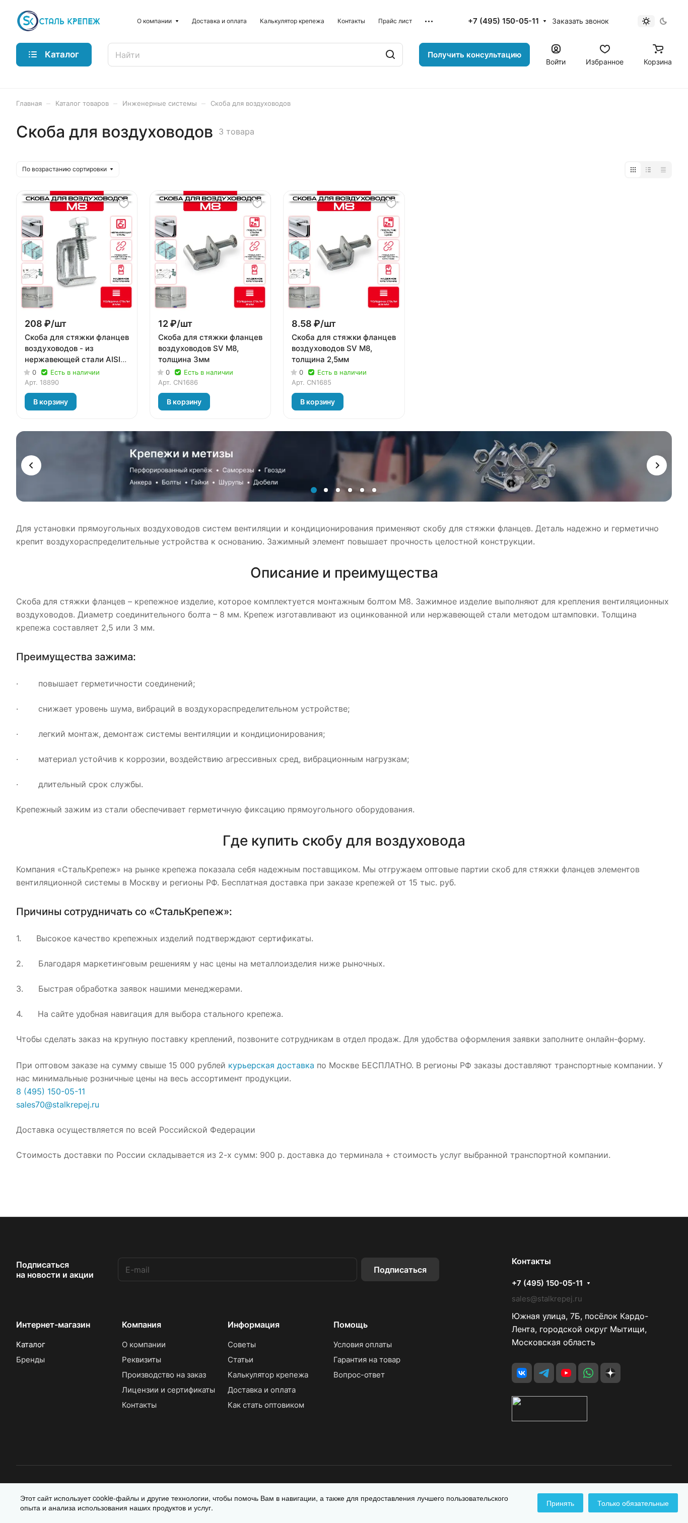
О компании (144, 1344)
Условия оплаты (362, 1344)
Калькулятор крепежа (268, 1374)
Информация (254, 1325)
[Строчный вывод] (648, 169)
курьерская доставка (271, 1065)
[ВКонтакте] (522, 1373)
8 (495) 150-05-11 (50, 1091)
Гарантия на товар (366, 1359)
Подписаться (400, 1270)
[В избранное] (124, 204)
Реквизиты (141, 1359)
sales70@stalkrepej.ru (57, 1104)
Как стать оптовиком (266, 1405)
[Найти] (390, 54)
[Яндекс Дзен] (610, 1373)
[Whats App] (588, 1373)
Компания (141, 1325)
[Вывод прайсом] (663, 169)
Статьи (240, 1359)
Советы (242, 1344)
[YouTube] (566, 1373)
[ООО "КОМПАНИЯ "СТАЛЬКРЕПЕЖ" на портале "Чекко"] (549, 1418)
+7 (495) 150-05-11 (503, 21)
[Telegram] (544, 1373)
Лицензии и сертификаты (168, 1390)
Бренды (30, 1359)
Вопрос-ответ (359, 1374)
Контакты (139, 1405)
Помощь (350, 1325)
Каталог (30, 1344)
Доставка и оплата (262, 1390)
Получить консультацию (474, 54)
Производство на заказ (164, 1374)
